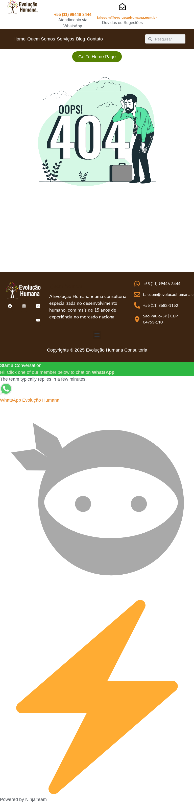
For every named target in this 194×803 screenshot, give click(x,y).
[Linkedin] (38, 306)
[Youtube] (38, 320)
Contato (95, 38)
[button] (97, 335)
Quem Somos (41, 38)
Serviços (65, 38)
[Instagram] (24, 306)
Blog (80, 38)
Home (19, 38)
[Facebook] (10, 306)
